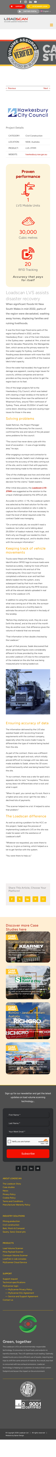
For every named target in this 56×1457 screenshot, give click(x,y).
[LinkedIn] (27, 899)
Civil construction (11, 1225)
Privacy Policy (9, 1194)
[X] (19, 899)
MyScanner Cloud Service (15, 1262)
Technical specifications (14, 1282)
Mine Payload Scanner (13, 1252)
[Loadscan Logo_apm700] (16, 17)
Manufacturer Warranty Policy (16, 1205)
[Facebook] (11, 899)
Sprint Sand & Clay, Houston (26, 976)
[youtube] (35, 2)
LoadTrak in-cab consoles (14, 1259)
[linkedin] (30, 2)
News (5, 1190)
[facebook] (20, 2)
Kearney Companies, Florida (26, 942)
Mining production (11, 1221)
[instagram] (25, 2)
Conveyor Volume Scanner (15, 1255)
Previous (12, 88)
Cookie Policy (9, 1198)
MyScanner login (10, 1286)
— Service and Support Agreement (21, 1296)
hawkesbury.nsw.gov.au (36, 154)
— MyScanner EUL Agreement (19, 1293)
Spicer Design (19, 1435)
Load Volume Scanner (13, 1248)
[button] (8, 692)
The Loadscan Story (12, 1183)
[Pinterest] (35, 899)
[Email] (43, 899)
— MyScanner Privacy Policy (18, 1289)
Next (45, 88)
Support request (10, 1279)
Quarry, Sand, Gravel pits (14, 1232)
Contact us (8, 1300)
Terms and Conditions (13, 1201)
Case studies (9, 1187)
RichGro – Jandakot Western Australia (26, 1014)
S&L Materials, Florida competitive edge (22, 1054)
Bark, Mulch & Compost (14, 1228)
